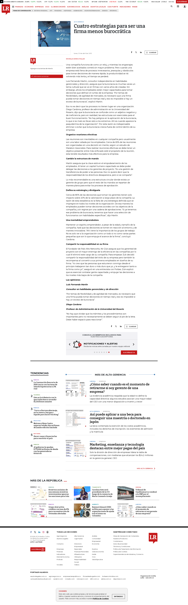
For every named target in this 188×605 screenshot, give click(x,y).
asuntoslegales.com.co (38, 576)
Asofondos (67, 10)
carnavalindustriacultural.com (40, 579)
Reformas (113, 10)
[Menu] (13, 6)
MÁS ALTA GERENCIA (145, 468)
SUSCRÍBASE (182, 2)
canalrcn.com (58, 579)
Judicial (138, 487)
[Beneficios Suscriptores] (178, 6)
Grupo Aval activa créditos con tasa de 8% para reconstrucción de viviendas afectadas (59, 510)
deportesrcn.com (119, 579)
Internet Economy (63, 557)
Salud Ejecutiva (97, 559)
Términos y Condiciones (121, 546)
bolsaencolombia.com (110, 576)
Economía (95, 544)
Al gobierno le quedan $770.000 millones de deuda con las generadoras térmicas (46, 450)
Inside (94, 554)
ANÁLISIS (85, 7)
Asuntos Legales (62, 538)
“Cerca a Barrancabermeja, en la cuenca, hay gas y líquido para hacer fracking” (46, 412)
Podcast (60, 559)
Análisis (94, 536)
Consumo (60, 544)
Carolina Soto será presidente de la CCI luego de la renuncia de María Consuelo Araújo (102, 493)
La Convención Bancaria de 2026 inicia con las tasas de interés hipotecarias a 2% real (46, 385)
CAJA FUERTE (112, 7)
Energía (105, 10)
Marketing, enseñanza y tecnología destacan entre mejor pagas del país (117, 446)
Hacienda (37, 395)
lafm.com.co (94, 579)
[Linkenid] (40, 532)
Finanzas (60, 552)
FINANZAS (19, 7)
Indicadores (61, 554)
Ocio (94, 557)
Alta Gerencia (79, 536)
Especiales (78, 549)
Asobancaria (77, 10)
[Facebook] (131, 52)
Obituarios (78, 557)
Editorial (37, 433)
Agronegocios (62, 536)
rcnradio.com (70, 579)
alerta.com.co (106, 579)
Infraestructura (79, 554)
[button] (69, 345)
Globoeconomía (98, 552)
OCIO (47, 7)
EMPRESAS (39, 7)
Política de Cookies (101, 599)
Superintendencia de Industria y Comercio (128, 554)
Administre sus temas (40, 76)
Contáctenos (118, 541)
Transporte (96, 487)
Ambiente (95, 504)
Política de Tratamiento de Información (127, 549)
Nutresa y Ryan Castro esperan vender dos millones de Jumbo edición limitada (46, 425)
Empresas (60, 549)
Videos (76, 565)
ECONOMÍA (29, 7)
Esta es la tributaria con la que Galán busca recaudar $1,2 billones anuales (45, 399)
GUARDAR (152, 52)
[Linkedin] (141, 52)
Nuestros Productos (120, 538)
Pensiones (57, 10)
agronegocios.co (55, 576)
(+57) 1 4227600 (36, 542)
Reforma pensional (41, 10)
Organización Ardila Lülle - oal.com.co (148, 577)
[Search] (171, 6)
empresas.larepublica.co (72, 576)
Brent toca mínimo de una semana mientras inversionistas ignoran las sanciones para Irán (59, 493)
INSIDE (134, 7)
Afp (51, 10)
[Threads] (48, 532)
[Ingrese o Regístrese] (184, 6)
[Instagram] (44, 532)
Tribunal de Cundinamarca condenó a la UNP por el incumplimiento (146, 493)
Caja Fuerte (78, 538)
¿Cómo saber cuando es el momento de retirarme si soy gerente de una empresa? (119, 388)
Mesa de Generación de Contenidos (126, 536)
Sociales (60, 565)
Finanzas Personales (81, 552)
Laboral (138, 504)
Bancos (36, 380)
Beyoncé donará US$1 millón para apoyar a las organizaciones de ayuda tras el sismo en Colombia (103, 511)
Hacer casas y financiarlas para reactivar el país (45, 437)
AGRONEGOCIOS (73, 7)
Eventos (95, 549)
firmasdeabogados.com (91, 576)
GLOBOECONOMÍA (58, 7)
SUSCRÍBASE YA (129, 352)
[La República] (6, 9)
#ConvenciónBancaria (92, 10)
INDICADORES (125, 7)
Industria (37, 420)
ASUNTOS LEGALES (98, 7)
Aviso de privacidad (120, 544)
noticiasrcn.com (82, 579)
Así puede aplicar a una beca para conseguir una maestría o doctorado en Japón (120, 418)
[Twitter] (136, 52)
